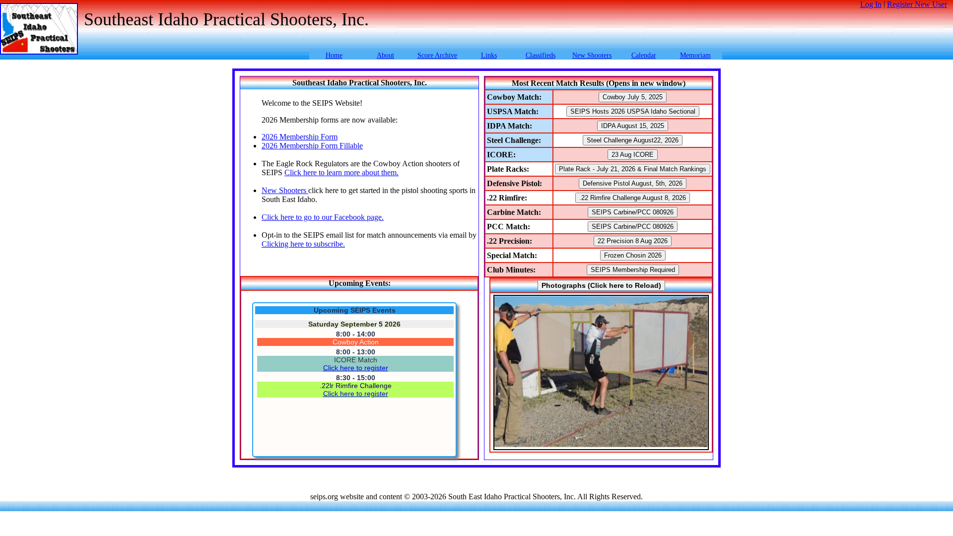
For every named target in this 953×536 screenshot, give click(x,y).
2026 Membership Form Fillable (312, 145)
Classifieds (540, 55)
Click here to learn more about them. (341, 172)
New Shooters (592, 55)
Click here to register (355, 368)
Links (489, 55)
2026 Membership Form (300, 137)
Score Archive (437, 55)
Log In (871, 4)
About (385, 55)
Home (334, 55)
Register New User (917, 4)
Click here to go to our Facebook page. (323, 217)
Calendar (643, 55)
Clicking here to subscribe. (303, 244)
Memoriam (695, 55)
